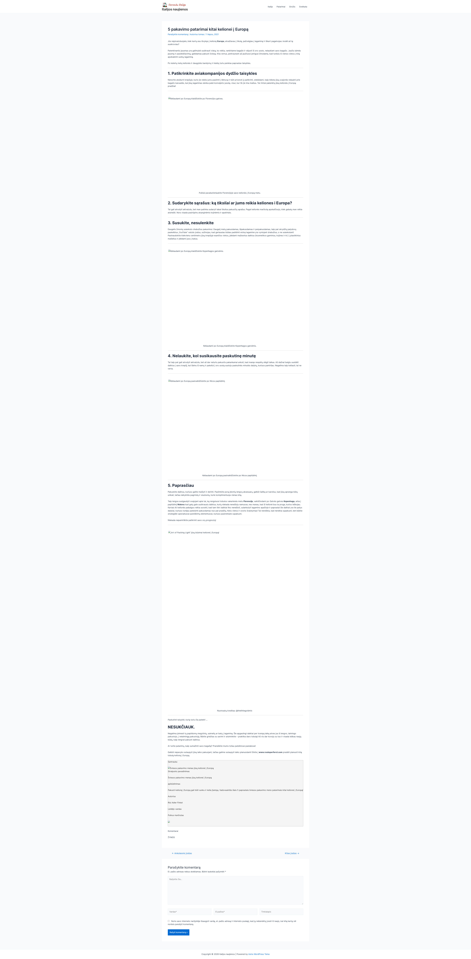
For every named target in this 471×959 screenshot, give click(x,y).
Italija (270, 6)
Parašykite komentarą (178, 34)
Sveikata (303, 6)
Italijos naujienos (175, 9)
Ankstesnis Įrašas (182, 853)
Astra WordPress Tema (258, 954)
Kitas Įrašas (292, 853)
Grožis (292, 6)
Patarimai (281, 6)
